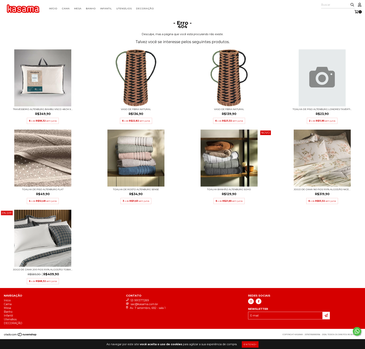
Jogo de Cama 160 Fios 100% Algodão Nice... (322, 189)
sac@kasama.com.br (144, 304)
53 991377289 (140, 300)
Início (53, 8)
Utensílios (124, 8)
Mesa (78, 8)
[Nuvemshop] (20, 335)
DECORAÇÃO (145, 8)
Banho (91, 8)
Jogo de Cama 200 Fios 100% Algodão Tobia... (43, 269)
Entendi (250, 344)
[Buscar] (352, 5)
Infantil (106, 8)
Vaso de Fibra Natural (136, 109)
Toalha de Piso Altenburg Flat (42, 189)
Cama (66, 8)
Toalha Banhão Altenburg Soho (229, 189)
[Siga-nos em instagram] (251, 301)
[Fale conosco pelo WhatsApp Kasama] (357, 331)
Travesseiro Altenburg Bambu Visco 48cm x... (43, 109)
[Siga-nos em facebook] (258, 301)
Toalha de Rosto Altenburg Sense (136, 189)
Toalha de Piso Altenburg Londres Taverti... (322, 109)
